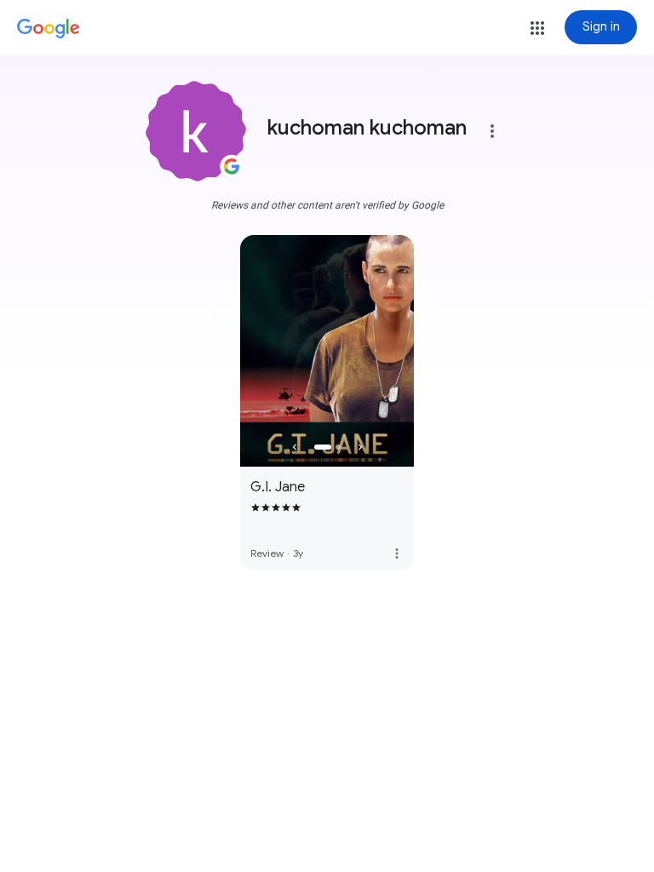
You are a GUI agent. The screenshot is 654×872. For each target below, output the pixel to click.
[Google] (48, 29)
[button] (537, 28)
